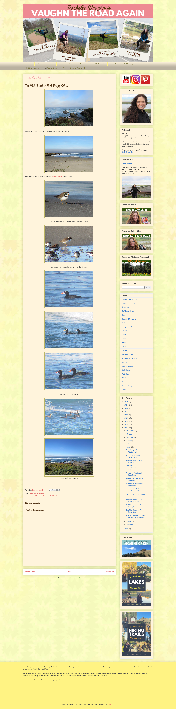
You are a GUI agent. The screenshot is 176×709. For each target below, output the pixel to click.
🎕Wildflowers (127, 307)
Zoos (124, 390)
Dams (124, 335)
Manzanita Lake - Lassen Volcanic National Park (135, 516)
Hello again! (127, 164)
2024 (126, 405)
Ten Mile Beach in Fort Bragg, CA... (134, 511)
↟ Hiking (128, 64)
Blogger (110, 704)
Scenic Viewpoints (128, 366)
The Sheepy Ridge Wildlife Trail (133, 451)
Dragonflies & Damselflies (75, 68)
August (129, 441)
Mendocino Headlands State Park (134, 479)
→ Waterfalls (99, 64)
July (128, 444)
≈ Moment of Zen (128, 303)
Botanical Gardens (129, 319)
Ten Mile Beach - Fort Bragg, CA (134, 461)
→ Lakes (114, 64)
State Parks (126, 370)
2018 (126, 425)
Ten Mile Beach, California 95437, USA (45, 496)
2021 (126, 415)
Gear (51, 64)
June (128, 447)
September (130, 437)
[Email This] (50, 490)
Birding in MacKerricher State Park (135, 474)
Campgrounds (127, 327)
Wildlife (124, 378)
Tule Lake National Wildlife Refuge (133, 456)
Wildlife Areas (127, 382)
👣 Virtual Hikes (128, 311)
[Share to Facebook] (57, 490)
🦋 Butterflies (51, 68)
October (129, 434)
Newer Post (30, 572)
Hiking (124, 342)
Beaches (33, 493)
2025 (126, 402)
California (40, 493)
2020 (126, 418)
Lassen (124, 350)
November (130, 431)
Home (29, 64)
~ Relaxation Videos (129, 299)
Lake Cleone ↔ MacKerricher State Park (134, 468)
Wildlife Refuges (128, 386)
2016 (126, 529)
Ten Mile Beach (56, 176)
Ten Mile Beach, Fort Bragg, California (134, 501)
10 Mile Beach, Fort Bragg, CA (133, 506)
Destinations (65, 64)
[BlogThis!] (52, 490)
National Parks (127, 354)
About (40, 64)
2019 (126, 421)
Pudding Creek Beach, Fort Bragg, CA (134, 490)
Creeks (124, 331)
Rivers (124, 362)
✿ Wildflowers (32, 68)
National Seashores (129, 358)
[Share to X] (55, 490)
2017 (126, 428)
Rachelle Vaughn (127, 152)
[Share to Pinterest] (59, 490)
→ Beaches (82, 64)
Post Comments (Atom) (74, 578)
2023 (126, 408)
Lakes (124, 346)
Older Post (109, 572)
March (129, 521)
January (129, 525)
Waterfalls (125, 374)
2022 (126, 411)
